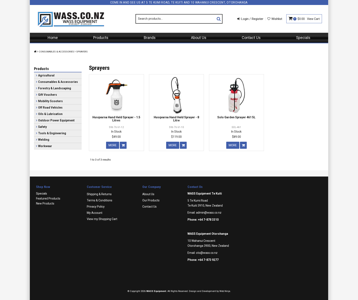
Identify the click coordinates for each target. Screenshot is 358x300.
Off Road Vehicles (50, 107)
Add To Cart (123, 145)
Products (100, 37)
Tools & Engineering (52, 133)
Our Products (151, 200)
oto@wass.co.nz (207, 252)
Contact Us (251, 37)
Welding (43, 139)
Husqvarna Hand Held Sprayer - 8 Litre (176, 119)
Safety (42, 126)
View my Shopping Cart (102, 219)
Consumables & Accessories (56, 51)
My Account (94, 212)
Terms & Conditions (99, 200)
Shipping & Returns (99, 194)
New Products (45, 203)
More (113, 145)
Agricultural (46, 75)
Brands (150, 37)
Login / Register (252, 19)
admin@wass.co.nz (208, 212)
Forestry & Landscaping (54, 88)
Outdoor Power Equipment (56, 120)
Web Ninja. (225, 291)
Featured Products (48, 198)
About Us (198, 37)
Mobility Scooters (50, 101)
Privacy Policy (96, 206)
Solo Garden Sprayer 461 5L (236, 117)
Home (53, 37)
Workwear (45, 146)
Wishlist (276, 19)
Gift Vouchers (47, 94)
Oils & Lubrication (50, 114)
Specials (303, 37)
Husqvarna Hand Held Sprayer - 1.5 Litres (116, 119)
